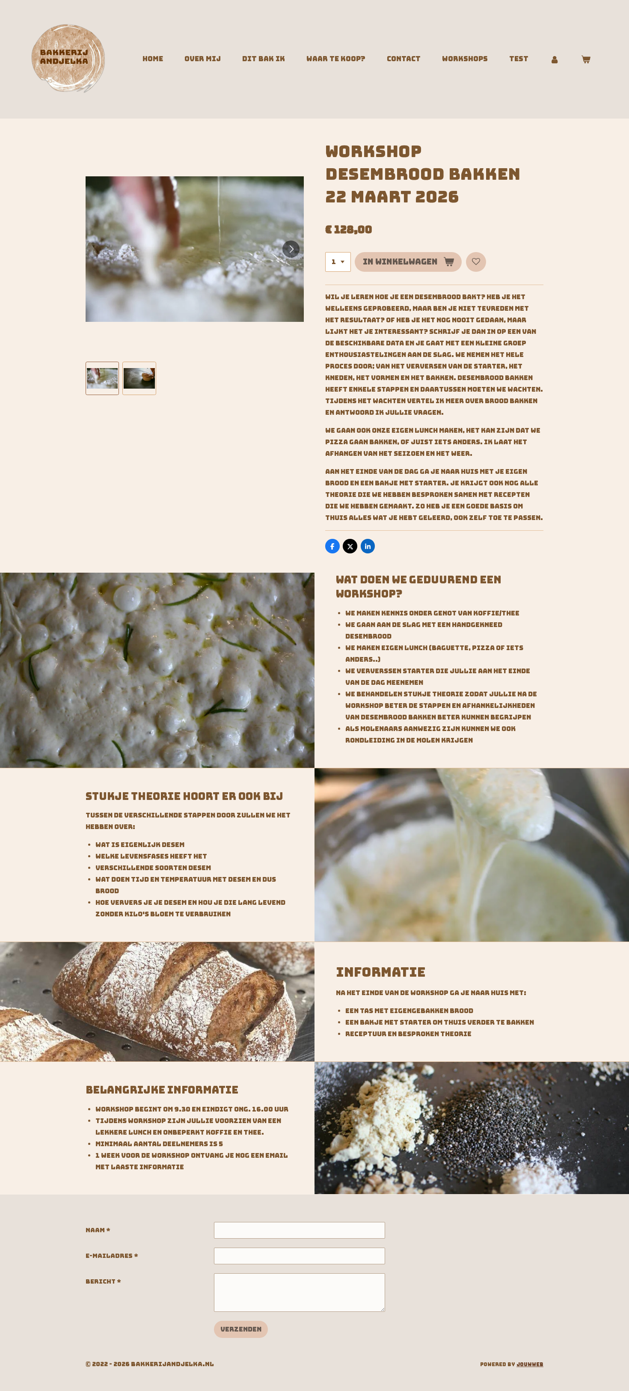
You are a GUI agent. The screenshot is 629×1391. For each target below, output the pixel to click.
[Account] (554, 59)
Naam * (98, 1230)
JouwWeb (529, 1364)
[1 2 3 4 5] (338, 262)
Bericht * (103, 1281)
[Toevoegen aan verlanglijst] (476, 262)
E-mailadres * (112, 1256)
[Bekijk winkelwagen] (586, 59)
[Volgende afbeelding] (291, 249)
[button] (102, 378)
